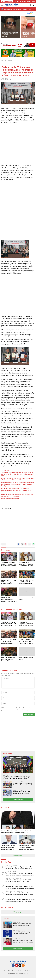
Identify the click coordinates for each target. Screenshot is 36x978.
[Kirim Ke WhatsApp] (33, 544)
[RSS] (23, 965)
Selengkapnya (17, 799)
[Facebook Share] (18, 544)
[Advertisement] (18, 144)
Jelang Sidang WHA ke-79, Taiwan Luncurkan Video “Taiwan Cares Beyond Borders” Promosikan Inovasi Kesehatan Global (22, 932)
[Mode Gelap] (30, 4)
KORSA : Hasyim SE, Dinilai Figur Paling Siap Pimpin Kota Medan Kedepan (23, 941)
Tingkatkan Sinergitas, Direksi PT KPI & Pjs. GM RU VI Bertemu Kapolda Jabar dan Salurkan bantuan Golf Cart (17, 474)
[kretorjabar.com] (11, 4)
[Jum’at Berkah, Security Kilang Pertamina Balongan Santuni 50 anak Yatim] (7, 784)
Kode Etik (7, 971)
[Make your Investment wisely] (27, 591)
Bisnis (3, 64)
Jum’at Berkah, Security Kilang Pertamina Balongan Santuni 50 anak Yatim (23, 784)
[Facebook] (13, 965)
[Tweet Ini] (22, 544)
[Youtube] (16, 965)
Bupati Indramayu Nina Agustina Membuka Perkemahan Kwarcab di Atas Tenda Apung (19, 867)
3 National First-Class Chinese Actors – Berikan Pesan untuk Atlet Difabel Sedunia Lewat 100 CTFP (17, 831)
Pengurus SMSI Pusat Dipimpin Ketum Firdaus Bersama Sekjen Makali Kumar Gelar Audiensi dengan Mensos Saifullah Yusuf (20, 887)
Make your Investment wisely (10, 498)
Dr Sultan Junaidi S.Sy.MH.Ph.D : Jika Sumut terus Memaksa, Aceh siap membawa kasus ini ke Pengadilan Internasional (20, 874)
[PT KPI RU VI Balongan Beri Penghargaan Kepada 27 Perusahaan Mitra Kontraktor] (9, 591)
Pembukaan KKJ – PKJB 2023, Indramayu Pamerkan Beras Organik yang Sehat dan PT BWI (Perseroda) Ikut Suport (17, 484)
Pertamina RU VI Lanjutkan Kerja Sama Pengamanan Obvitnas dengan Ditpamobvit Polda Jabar (17, 479)
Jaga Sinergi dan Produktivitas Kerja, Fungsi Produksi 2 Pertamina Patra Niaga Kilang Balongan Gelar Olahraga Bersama (16, 777)
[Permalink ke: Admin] (2, 79)
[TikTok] (19, 965)
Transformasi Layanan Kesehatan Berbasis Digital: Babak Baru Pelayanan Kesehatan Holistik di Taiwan (8, 847)
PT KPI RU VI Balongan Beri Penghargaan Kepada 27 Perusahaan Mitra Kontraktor (17, 495)
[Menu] (2, 4)
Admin (6, 78)
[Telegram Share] (29, 544)
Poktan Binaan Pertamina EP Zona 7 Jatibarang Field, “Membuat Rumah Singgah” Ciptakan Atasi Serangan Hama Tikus (19, 893)
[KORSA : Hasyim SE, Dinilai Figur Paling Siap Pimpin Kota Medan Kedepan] (7, 941)
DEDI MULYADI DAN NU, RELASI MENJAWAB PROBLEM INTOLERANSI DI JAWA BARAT (18, 880)
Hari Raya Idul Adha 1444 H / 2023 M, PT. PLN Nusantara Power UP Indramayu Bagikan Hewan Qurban (16, 490)
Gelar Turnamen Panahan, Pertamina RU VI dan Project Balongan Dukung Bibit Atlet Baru (20, 900)
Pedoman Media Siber (25, 971)
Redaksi (14, 971)
